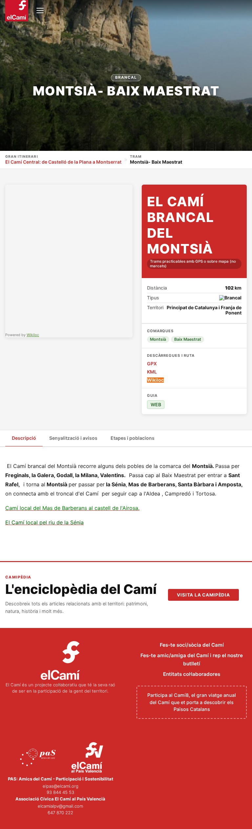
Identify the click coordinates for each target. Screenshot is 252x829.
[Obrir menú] (40, 10)
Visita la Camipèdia (203, 594)
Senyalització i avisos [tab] (73, 438)
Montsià (158, 339)
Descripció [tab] (24, 438)
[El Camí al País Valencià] (88, 758)
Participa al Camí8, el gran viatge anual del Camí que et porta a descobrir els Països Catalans (191, 702)
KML (152, 371)
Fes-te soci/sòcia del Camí (192, 645)
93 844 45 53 (60, 792)
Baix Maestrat (187, 339)
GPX (152, 363)
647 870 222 (60, 812)
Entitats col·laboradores (191, 674)
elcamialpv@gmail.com (60, 806)
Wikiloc (33, 335)
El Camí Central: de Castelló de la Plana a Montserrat (63, 162)
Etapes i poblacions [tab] (133, 438)
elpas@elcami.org (60, 786)
